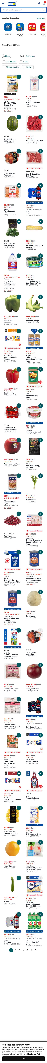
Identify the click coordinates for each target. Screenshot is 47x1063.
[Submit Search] (43, 10)
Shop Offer (7, 111)
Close (24, 1059)
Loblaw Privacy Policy (33, 1054)
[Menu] (3, 3)
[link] (7, 950)
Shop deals (41, 18)
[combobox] (23, 9)
